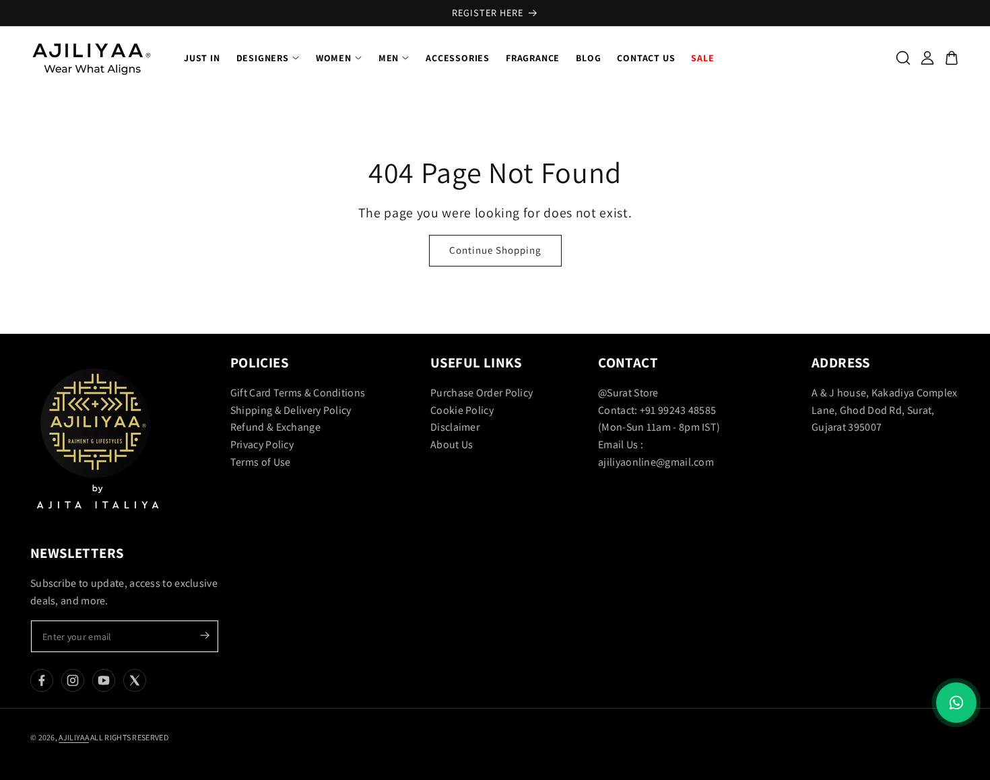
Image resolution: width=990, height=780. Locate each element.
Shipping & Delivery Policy (291, 410)
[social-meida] (41, 680)
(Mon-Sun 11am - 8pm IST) (659, 427)
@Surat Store (628, 393)
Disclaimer (455, 427)
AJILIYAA (73, 737)
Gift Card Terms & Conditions (297, 393)
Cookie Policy (462, 410)
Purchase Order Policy (481, 393)
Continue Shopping (495, 250)
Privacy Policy (262, 444)
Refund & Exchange (275, 427)
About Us (451, 444)
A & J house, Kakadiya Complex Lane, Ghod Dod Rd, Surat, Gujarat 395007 (885, 410)
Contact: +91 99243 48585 (657, 410)
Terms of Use (260, 462)
